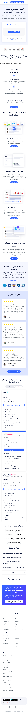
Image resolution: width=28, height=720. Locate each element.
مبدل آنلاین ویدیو (9, 530)
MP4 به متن (19, 534)
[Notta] (4, 2)
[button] (14, 32)
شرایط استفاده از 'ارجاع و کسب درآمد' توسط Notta (14, 708)
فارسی (22, 699)
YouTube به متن (9, 534)
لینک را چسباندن (17, 24)
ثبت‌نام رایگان (13, 39)
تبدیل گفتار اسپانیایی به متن (14, 542)
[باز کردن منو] (26, 2)
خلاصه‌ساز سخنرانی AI (20, 538)
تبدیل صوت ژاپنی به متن (8, 538)
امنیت (17, 707)
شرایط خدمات (6, 707)
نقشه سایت (21, 707)
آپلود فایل (9, 24)
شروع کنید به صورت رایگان (17, 2)
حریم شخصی (12, 707)
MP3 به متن (18, 530)
